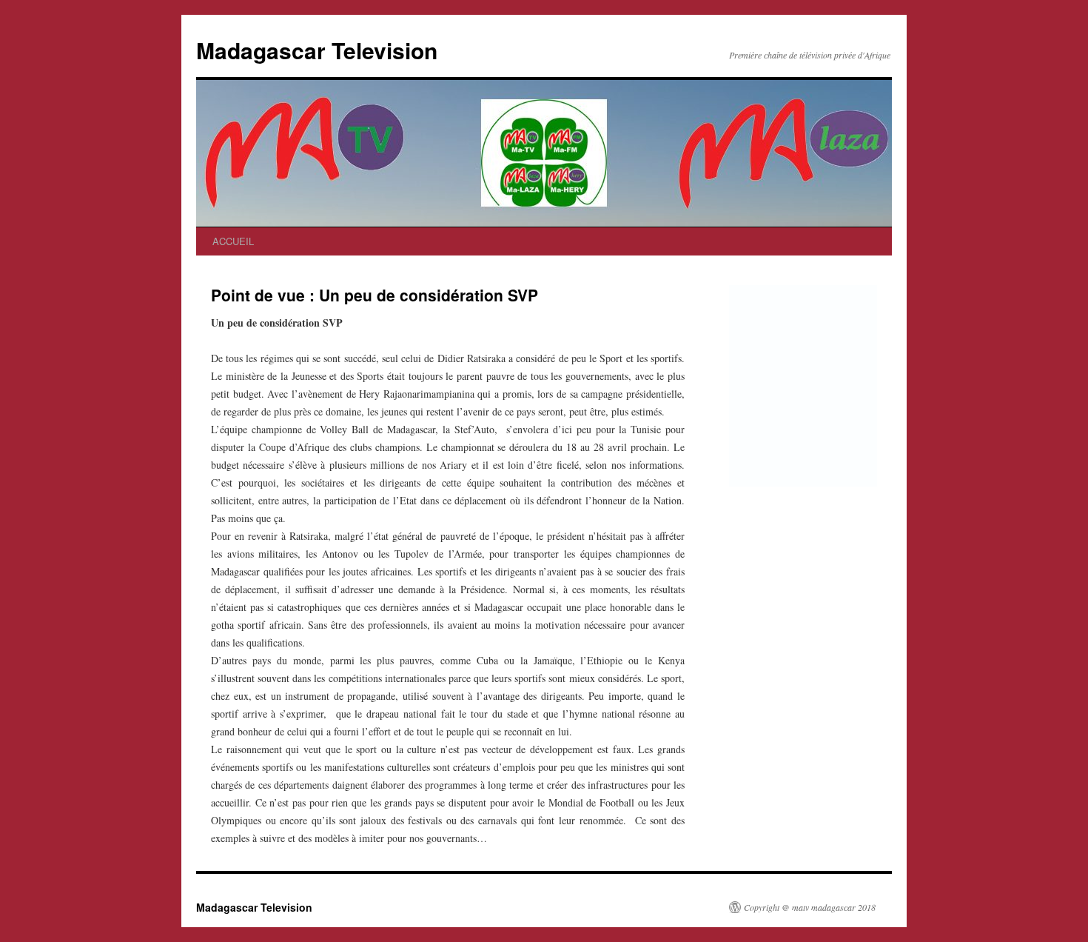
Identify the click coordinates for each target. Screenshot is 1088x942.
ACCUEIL (233, 241)
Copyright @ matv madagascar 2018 (810, 907)
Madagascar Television (316, 50)
